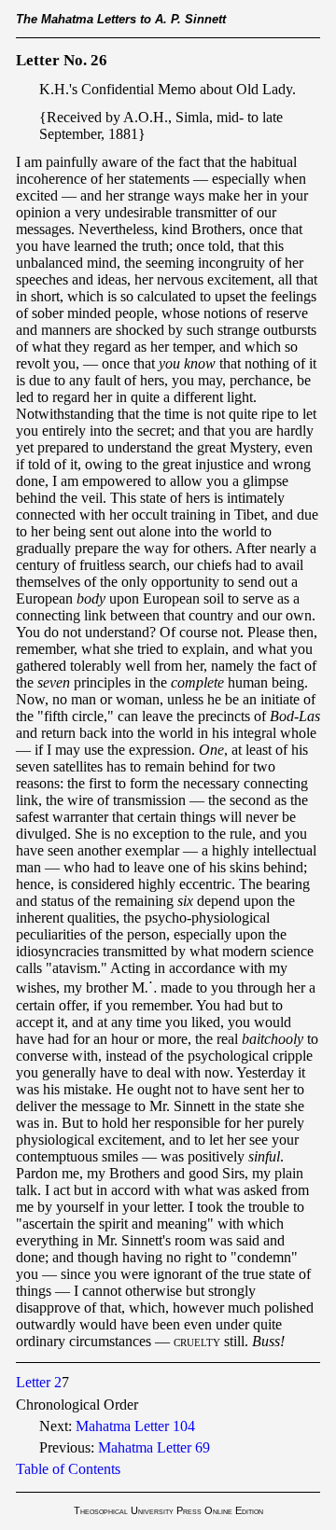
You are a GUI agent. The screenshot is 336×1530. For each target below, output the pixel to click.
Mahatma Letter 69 (154, 1447)
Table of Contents (68, 1469)
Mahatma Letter (135, 1426)
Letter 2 (39, 1382)
